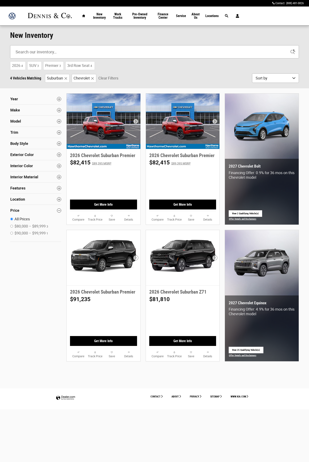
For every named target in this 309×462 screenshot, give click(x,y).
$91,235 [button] (80, 299)
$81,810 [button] (159, 299)
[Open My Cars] (236, 16)
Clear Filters (108, 78)
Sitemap (215, 396)
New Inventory (99, 16)
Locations (212, 16)
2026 (17, 65)
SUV (34, 65)
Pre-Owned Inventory (139, 16)
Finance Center (163, 16)
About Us (195, 16)
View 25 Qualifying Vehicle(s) (246, 351)
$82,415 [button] (90, 162)
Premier (53, 65)
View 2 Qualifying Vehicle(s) (245, 214)
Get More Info (103, 205)
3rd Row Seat (79, 65)
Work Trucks (117, 16)
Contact (156, 396)
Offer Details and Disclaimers (242, 219)
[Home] (12, 16)
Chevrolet (82, 78)
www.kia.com (238, 396)
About (175, 396)
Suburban (55, 78)
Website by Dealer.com (65, 398)
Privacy (194, 396)
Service (181, 16)
